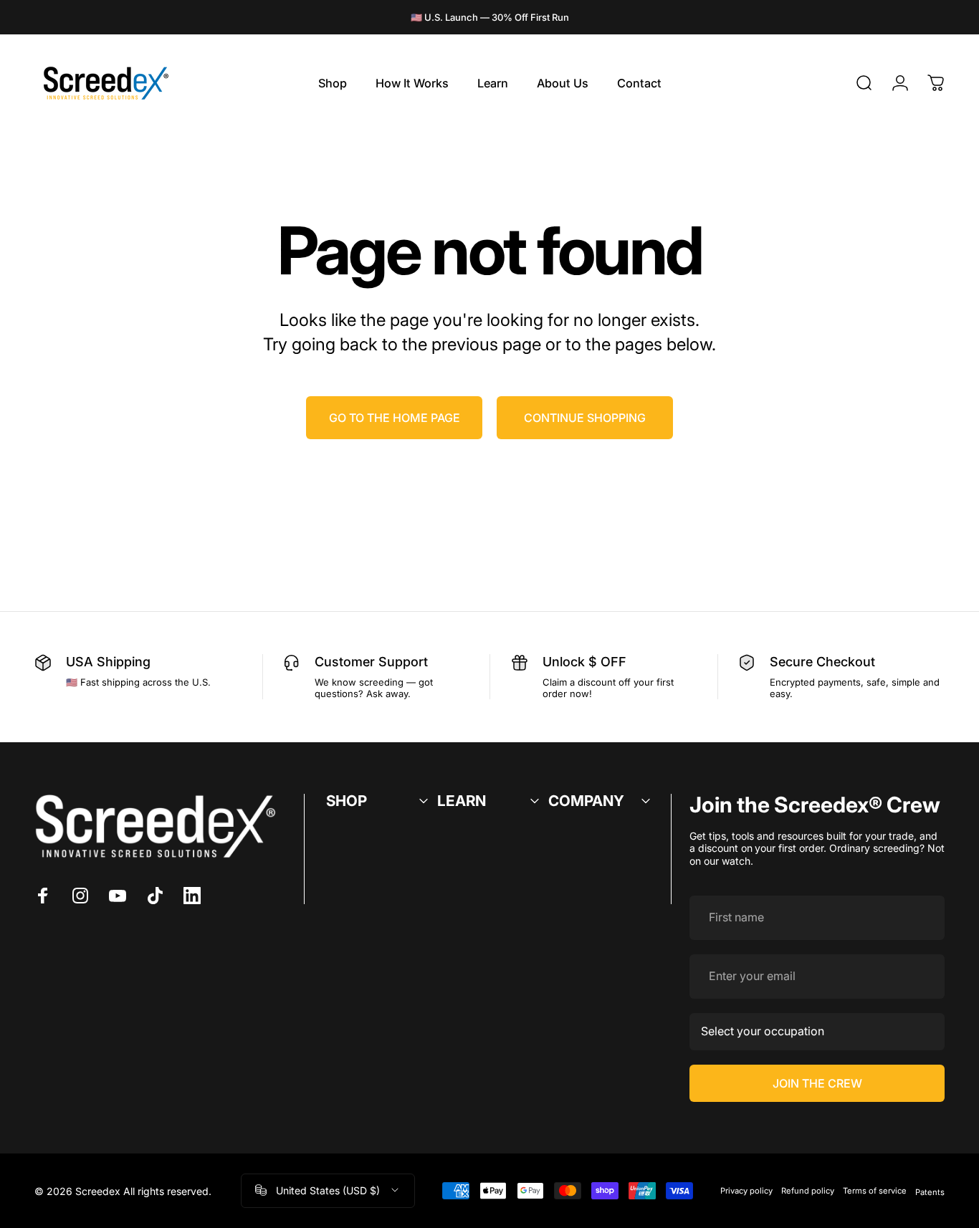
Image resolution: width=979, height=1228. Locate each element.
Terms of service (875, 1191)
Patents (930, 1192)
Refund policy (807, 1191)
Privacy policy (746, 1191)
